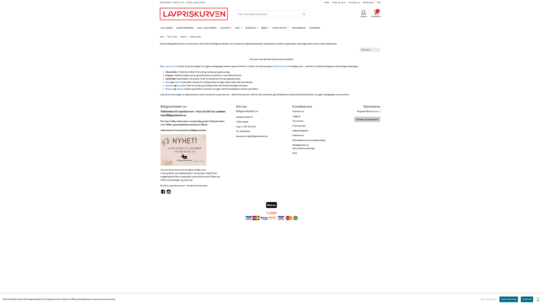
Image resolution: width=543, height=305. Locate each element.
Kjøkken (183, 37)
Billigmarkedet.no (176, 115)
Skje (167, 82)
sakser (179, 88)
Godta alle (526, 299)
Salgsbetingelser (300, 130)
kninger (176, 179)
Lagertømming (185, 28)
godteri (170, 173)
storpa (169, 179)
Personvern (297, 120)
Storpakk (314, 28)
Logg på (296, 116)
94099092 (245, 131)
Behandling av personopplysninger (309, 140)
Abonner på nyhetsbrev (367, 119)
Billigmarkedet (198, 130)
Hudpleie (250, 28)
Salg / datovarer (207, 28)
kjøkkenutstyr (280, 66)
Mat (237, 28)
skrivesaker (199, 173)
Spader (169, 85)
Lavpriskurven (171, 66)
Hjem (327, 2)
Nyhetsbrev (368, 2)
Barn (264, 28)
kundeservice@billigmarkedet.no (252, 136)
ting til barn (211, 173)
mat (176, 173)
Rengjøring (299, 28)
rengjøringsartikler (169, 176)
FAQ (379, 2)
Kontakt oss (354, 2)
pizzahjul (181, 85)
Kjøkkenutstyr (196, 37)
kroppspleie (185, 176)
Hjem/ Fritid (279, 28)
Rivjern (169, 88)
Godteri (225, 28)
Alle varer (167, 28)
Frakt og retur (339, 2)
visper (176, 82)
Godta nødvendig (508, 299)
